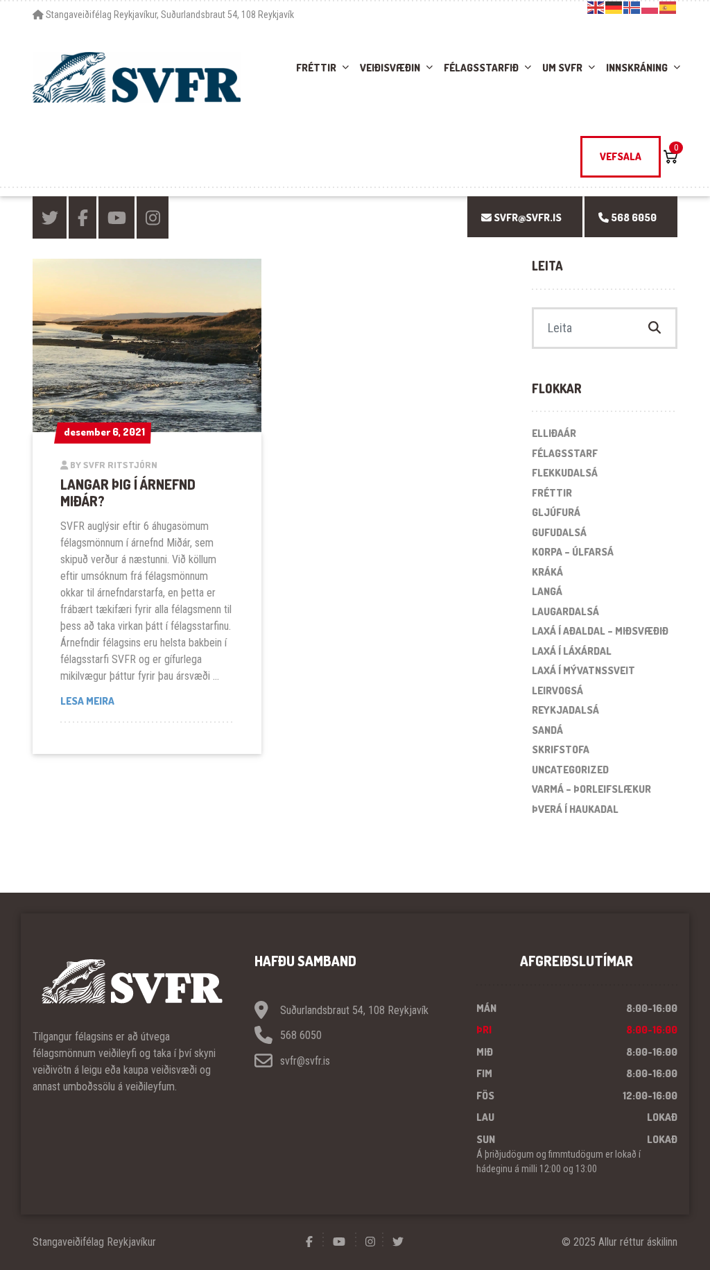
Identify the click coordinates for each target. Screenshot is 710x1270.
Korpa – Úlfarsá (573, 551)
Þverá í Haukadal (575, 809)
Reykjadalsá (565, 709)
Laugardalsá (565, 611)
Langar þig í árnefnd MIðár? (128, 492)
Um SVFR (562, 67)
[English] (596, 6)
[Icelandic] (632, 6)
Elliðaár (554, 433)
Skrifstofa (560, 749)
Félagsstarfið (481, 67)
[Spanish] (668, 6)
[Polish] (650, 6)
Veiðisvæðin (390, 67)
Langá (547, 591)
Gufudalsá (559, 532)
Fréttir (316, 67)
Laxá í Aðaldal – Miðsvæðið (600, 630)
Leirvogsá (557, 690)
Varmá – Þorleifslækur (591, 789)
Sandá (547, 730)
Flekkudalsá (565, 472)
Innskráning (637, 67)
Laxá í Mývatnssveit (583, 670)
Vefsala (620, 156)
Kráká (547, 571)
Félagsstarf (565, 453)
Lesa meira (147, 700)
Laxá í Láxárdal (572, 651)
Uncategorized (570, 769)
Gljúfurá (556, 512)
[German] (614, 6)
